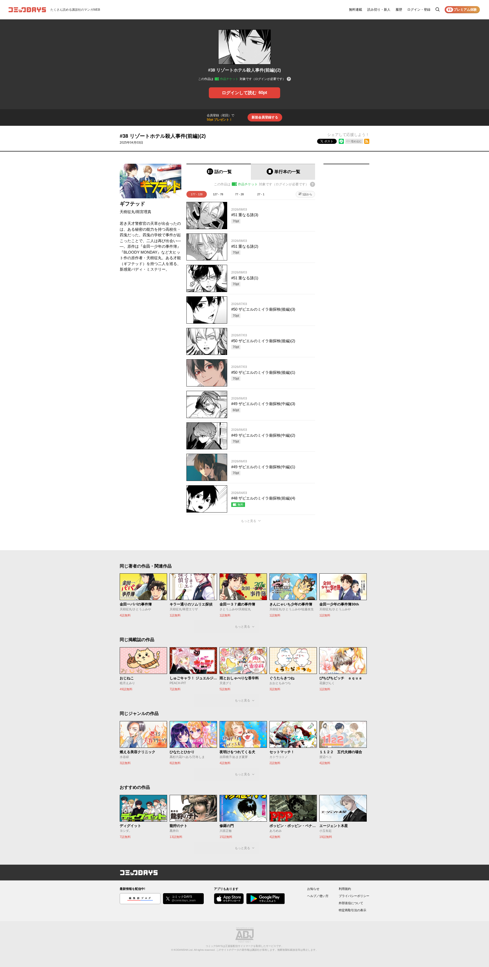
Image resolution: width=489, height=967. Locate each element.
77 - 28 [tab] (239, 194)
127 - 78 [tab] (218, 194)
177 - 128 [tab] (196, 194)
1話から (307, 194)
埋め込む (356, 141)
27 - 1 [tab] (260, 194)
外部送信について (351, 903)
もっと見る (248, 521)
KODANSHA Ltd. (183, 949)
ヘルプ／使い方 (318, 896)
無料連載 (355, 9)
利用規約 (345, 889)
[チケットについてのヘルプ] (289, 79)
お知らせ (313, 889)
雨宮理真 (143, 212)
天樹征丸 (127, 212)
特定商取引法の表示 (352, 910)
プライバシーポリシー (354, 896)
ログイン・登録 (418, 9)
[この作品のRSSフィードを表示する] (366, 141)
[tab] (218, 172)
